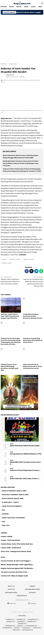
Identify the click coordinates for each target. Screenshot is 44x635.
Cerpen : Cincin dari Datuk (10, 540)
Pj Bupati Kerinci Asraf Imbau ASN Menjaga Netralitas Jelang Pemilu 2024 (9, 367)
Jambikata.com (31, 621)
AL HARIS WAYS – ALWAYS (10, 502)
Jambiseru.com (10, 621)
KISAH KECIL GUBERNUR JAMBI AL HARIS (15, 495)
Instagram (33, 603)
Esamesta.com (22, 623)
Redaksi (32, 586)
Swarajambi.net (7, 628)
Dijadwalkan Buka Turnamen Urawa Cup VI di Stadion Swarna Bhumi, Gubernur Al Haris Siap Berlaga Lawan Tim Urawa (20, 163)
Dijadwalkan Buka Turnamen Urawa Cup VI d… (25, 463)
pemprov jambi (7, 263)
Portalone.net (37, 628)
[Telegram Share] (36, 271)
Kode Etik (11, 589)
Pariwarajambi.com (31, 626)
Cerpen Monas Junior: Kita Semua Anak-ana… (17, 544)
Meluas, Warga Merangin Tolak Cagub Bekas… (17, 565)
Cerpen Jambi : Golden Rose (11, 548)
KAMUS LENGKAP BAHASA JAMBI (12, 498)
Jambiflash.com (21, 619)
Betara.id (20, 626)
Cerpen (4, 533)
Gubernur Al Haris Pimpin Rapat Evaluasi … (25, 470)
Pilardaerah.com (10, 626)
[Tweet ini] (31, 271)
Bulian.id (17, 628)
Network (32, 592)
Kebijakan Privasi (11, 592)
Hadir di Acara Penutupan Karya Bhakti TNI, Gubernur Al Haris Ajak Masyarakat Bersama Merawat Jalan (33, 281)
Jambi (11, 444)
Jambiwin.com (10, 619)
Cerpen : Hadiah (6, 536)
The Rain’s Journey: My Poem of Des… (15, 572)
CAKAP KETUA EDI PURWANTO (12, 506)
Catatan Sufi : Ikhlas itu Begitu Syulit (14, 576)
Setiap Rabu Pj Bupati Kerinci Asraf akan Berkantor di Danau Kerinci (32, 316)
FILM (3, 521)
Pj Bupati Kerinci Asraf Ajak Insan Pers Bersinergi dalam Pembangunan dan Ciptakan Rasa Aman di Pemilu (11, 341)
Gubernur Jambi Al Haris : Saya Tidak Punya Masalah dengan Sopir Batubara (10, 316)
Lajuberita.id (20, 621)
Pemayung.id (26, 628)
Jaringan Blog (22, 596)
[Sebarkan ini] (27, 271)
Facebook (12, 603)
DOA (3, 510)
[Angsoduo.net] (21, 3)
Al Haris (4, 259)
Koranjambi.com (33, 619)
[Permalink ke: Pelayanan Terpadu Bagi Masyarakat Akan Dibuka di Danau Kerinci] (33, 329)
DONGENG (5, 514)
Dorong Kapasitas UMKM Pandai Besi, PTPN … (25, 455)
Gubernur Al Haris (15, 259)
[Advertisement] (22, 38)
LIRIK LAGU (5, 525)
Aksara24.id (16, 630)
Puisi (3, 557)
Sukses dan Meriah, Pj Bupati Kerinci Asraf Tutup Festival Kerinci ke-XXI (32, 366)
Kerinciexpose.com (27, 630)
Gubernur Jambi (28, 259)
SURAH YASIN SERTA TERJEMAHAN (13, 518)
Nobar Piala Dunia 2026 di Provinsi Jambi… (25, 446)
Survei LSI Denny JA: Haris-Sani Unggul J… (16, 561)
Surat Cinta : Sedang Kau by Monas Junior (16, 551)
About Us (11, 586)
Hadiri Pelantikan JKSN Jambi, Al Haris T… (25, 479)
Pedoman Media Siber (32, 589)
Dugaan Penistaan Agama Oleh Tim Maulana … (18, 568)
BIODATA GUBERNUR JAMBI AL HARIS (14, 491)
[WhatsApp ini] (41, 271)
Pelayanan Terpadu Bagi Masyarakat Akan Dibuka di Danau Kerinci (32, 340)
